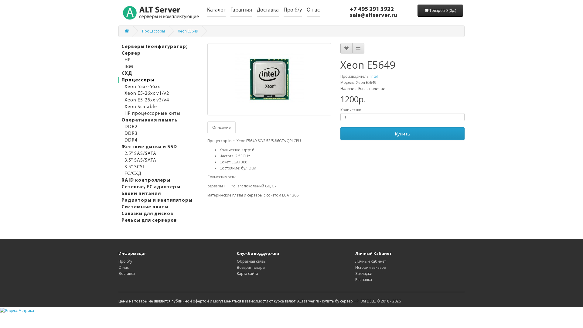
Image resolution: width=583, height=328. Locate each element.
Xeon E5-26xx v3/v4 (146, 100)
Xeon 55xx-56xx (142, 86)
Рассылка (363, 279)
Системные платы (145, 207)
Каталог (216, 10)
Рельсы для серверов (149, 220)
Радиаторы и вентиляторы (157, 200)
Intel (374, 76)
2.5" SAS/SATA (140, 153)
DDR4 (131, 140)
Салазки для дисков (147, 213)
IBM (128, 66)
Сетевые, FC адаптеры (150, 187)
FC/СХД (132, 173)
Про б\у (125, 261)
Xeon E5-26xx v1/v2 (146, 93)
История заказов (370, 267)
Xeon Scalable (140, 106)
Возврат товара (251, 267)
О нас (313, 10)
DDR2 (131, 127)
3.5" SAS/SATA (140, 160)
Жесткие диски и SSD (149, 147)
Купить (402, 134)
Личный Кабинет (370, 261)
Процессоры (153, 31)
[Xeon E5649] (269, 79)
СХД (126, 73)
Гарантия (241, 10)
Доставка (268, 10)
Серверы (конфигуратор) (154, 46)
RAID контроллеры (145, 180)
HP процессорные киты (152, 113)
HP (127, 60)
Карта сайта (247, 273)
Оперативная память (149, 120)
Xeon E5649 (188, 31)
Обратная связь (251, 261)
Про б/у (293, 10)
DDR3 (131, 133)
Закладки (363, 273)
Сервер (131, 53)
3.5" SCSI (134, 167)
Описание (221, 127)
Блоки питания (141, 193)
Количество (350, 109)
